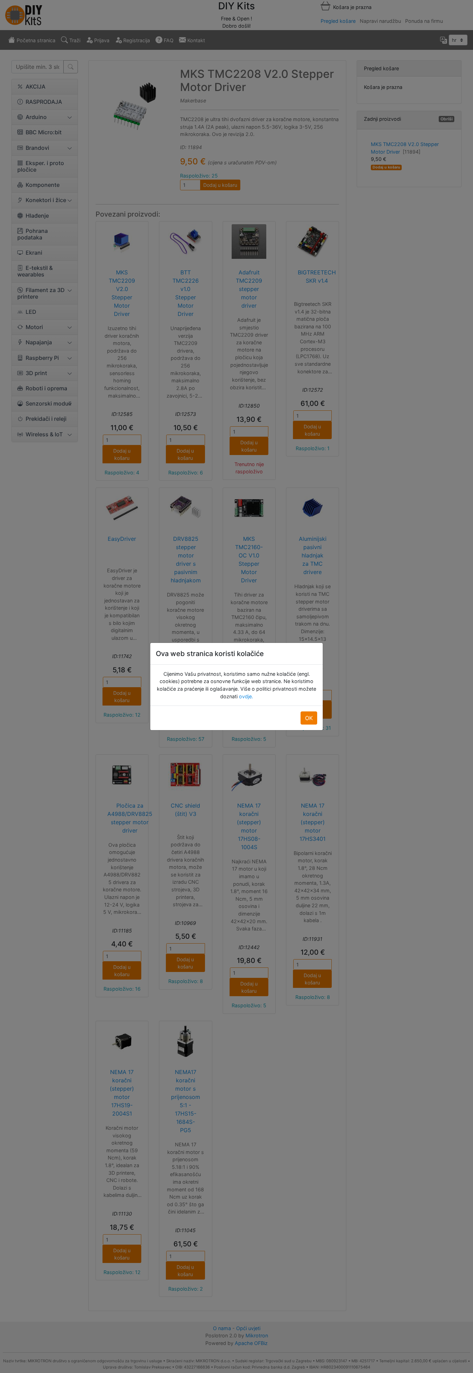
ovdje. (245, 696)
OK (309, 718)
